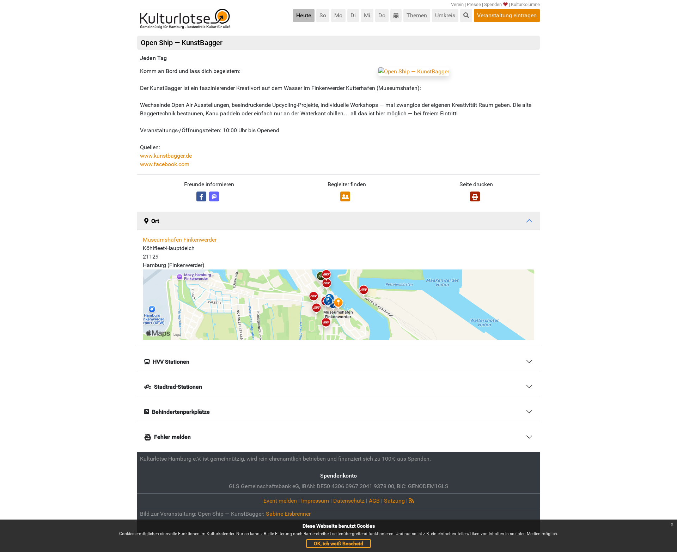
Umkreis (445, 15)
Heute (303, 15)
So (322, 15)
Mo (338, 15)
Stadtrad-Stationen (178, 386)
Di (353, 15)
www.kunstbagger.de (166, 155)
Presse (474, 4)
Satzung (394, 500)
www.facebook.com (164, 164)
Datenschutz (349, 500)
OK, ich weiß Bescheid (338, 543)
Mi (367, 15)
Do (381, 15)
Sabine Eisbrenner (288, 513)
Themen (417, 15)
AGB (374, 500)
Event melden (280, 500)
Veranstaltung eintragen (507, 15)
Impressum (315, 500)
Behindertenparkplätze (181, 411)
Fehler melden (172, 436)
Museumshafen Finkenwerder (179, 239)
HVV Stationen (171, 361)
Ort (155, 221)
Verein (457, 4)
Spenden (493, 4)
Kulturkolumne (525, 4)
